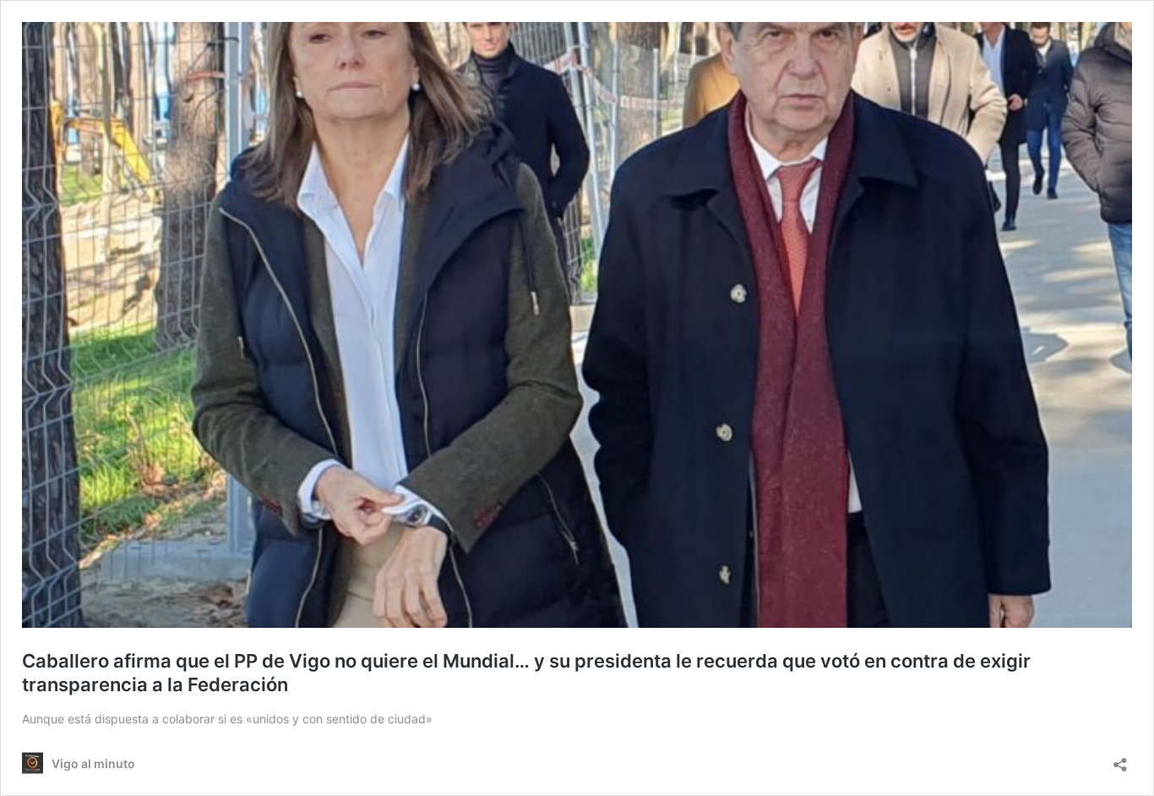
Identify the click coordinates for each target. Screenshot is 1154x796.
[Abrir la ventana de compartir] (1120, 759)
